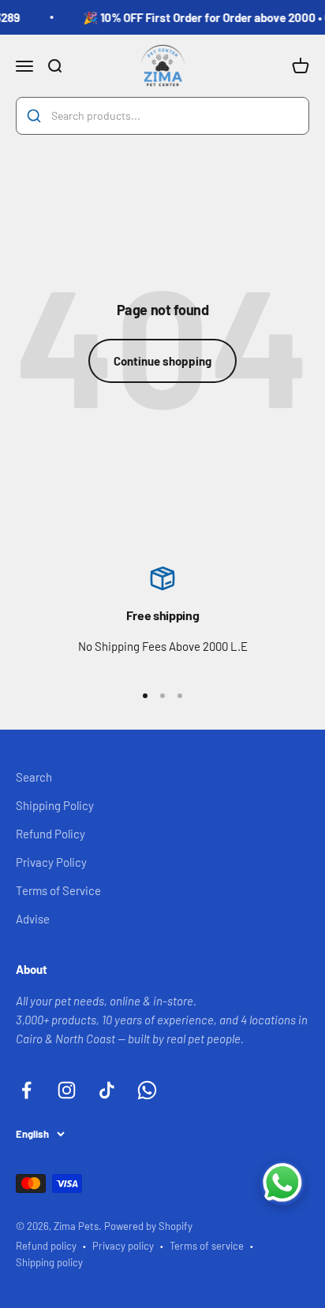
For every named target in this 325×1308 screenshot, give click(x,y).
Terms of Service (58, 890)
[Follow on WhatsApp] (147, 1090)
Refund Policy (50, 834)
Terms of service (207, 1245)
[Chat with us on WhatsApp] (282, 1183)
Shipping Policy (55, 805)
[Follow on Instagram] (66, 1090)
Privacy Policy (51, 862)
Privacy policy (123, 1245)
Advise (33, 919)
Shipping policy (49, 1262)
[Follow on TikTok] (107, 1090)
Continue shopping (162, 361)
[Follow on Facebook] (26, 1090)
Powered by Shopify (148, 1226)
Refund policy (46, 1245)
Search (34, 777)
